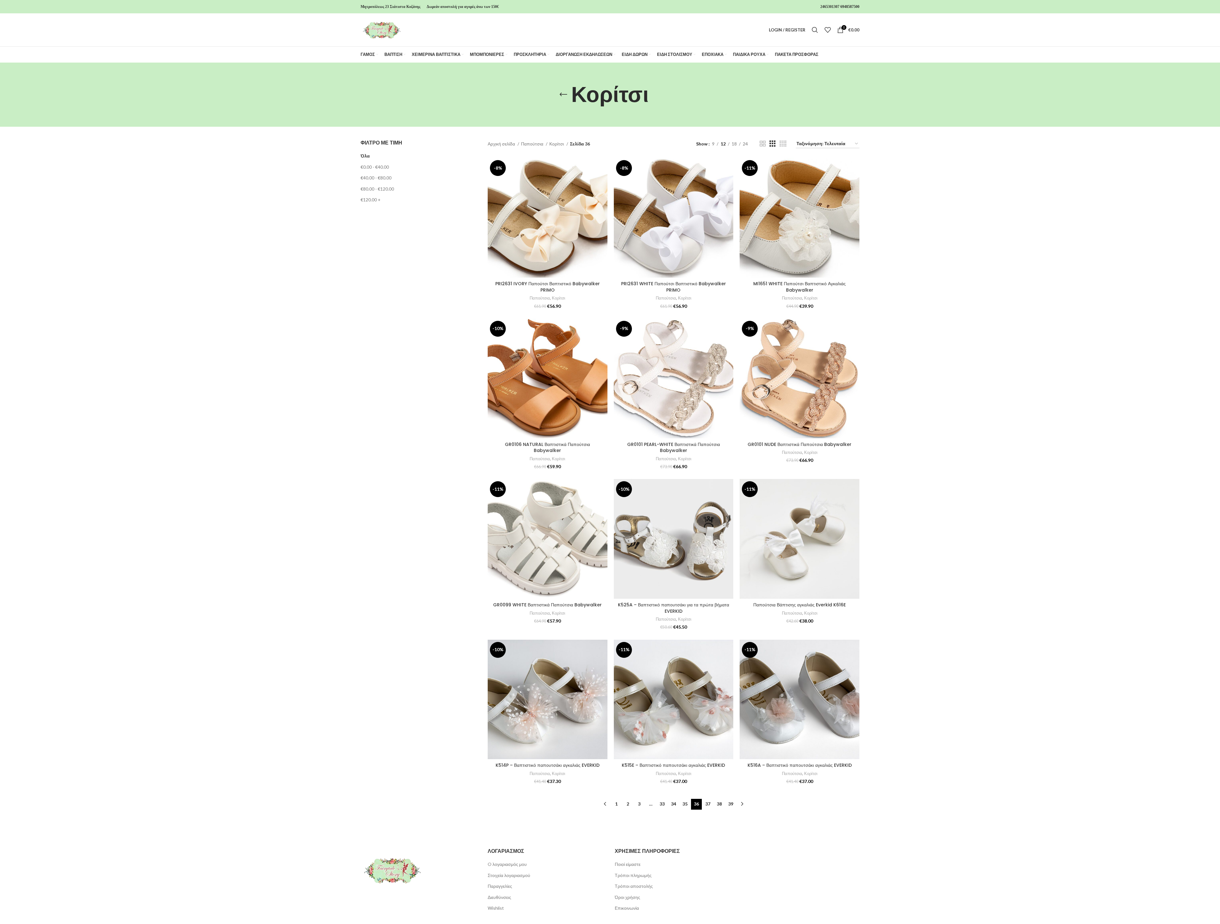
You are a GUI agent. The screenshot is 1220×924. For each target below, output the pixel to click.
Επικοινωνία (627, 908)
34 (673, 803)
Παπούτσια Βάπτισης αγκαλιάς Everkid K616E (799, 605)
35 (685, 803)
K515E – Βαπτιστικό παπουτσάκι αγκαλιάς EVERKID (673, 765)
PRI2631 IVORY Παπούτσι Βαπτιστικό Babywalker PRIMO (547, 286)
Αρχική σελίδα (502, 143)
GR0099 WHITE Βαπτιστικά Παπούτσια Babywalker (547, 605)
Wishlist (496, 908)
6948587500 (849, 6)
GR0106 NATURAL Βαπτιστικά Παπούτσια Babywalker (547, 447)
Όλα (365, 155)
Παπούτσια (532, 143)
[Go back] (563, 94)
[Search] (815, 30)
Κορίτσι (557, 143)
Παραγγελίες (500, 886)
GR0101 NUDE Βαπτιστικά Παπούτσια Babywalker (799, 444)
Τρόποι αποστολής (634, 886)
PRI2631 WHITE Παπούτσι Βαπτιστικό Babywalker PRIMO (673, 286)
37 (707, 803)
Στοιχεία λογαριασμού (509, 875)
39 (730, 803)
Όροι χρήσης (627, 897)
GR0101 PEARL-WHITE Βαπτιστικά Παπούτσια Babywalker (673, 447)
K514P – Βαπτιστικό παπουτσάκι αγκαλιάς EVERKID (548, 765)
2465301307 (829, 6)
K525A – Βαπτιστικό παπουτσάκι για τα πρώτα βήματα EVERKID (673, 608)
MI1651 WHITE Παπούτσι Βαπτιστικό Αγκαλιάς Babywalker (799, 286)
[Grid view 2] (763, 144)
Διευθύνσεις (499, 897)
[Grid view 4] (783, 144)
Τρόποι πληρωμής (633, 875)
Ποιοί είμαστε (627, 864)
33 (662, 803)
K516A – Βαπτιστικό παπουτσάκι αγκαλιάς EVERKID (800, 765)
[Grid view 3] (772, 144)
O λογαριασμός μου (507, 864)
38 (719, 803)
